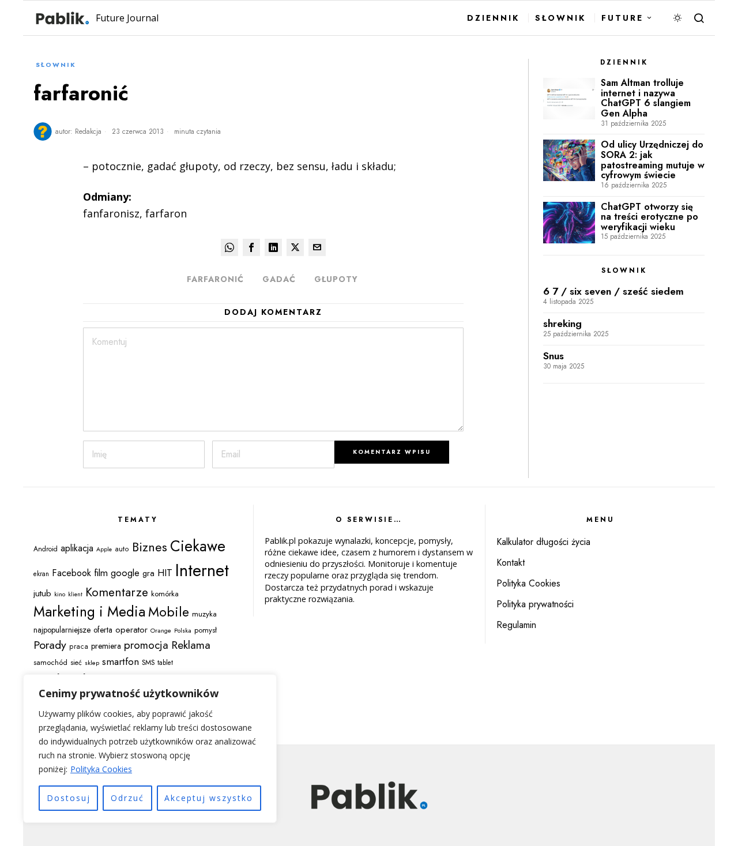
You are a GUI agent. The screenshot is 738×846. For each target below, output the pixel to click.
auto (122, 549)
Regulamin (516, 624)
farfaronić (215, 279)
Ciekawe (197, 546)
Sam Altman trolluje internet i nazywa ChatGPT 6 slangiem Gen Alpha (646, 98)
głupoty (336, 279)
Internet (202, 570)
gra (148, 573)
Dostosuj (69, 797)
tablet (165, 662)
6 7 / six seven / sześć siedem (613, 291)
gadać (279, 279)
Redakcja (88, 131)
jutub (42, 593)
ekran (41, 573)
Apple (104, 549)
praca (78, 646)
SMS (148, 662)
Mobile (168, 612)
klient (75, 594)
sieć (76, 662)
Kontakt (510, 562)
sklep (92, 662)
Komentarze (116, 592)
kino (59, 594)
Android (45, 549)
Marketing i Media (89, 611)
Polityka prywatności (535, 604)
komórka (165, 593)
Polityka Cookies (101, 769)
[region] (150, 748)
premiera (106, 646)
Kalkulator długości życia (543, 541)
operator (131, 629)
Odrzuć (127, 797)
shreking (562, 323)
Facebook (71, 573)
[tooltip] (229, 247)
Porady (49, 645)
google (125, 573)
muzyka (204, 613)
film (101, 573)
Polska (182, 630)
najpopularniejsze (62, 630)
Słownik (56, 64)
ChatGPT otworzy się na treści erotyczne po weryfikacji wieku (649, 217)
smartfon (120, 661)
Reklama (190, 645)
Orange (160, 630)
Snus (553, 356)
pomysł (205, 630)
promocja (146, 645)
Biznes (149, 547)
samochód (50, 662)
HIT (164, 573)
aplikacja (77, 548)
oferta (102, 630)
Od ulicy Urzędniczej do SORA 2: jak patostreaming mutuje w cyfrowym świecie (653, 160)
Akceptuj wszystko (208, 797)
